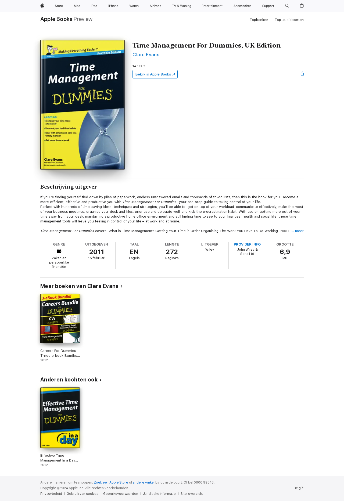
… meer (297, 231)
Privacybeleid (51, 494)
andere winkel (143, 482)
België (299, 488)
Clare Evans (145, 54)
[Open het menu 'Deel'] (302, 74)
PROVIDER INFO (247, 244)
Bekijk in (153, 74)
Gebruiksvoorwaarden (120, 494)
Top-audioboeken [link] (289, 20)
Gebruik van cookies (82, 494)
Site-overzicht (192, 494)
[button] (287, 6)
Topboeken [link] (259, 20)
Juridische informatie (159, 494)
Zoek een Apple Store (111, 482)
